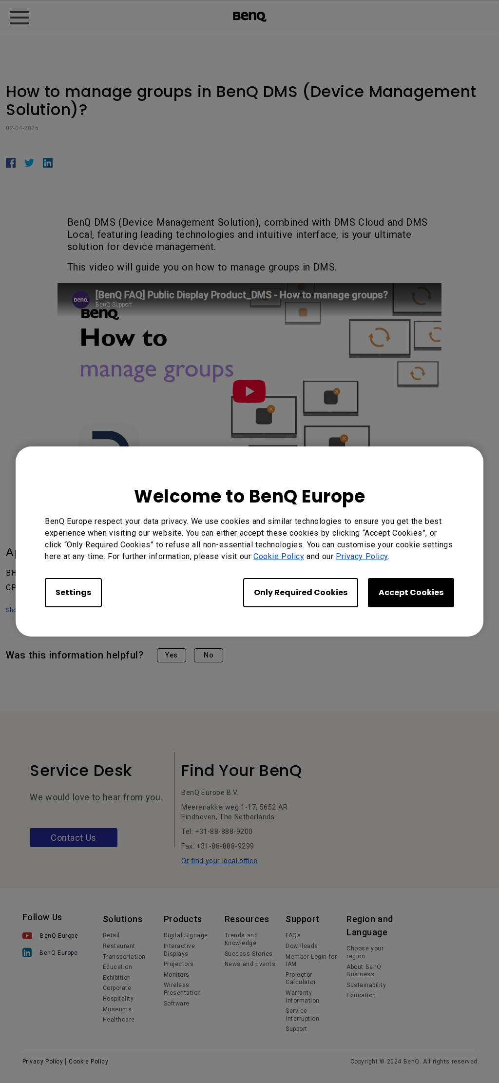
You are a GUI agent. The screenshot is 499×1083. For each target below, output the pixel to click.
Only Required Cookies (300, 592)
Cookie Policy (278, 556)
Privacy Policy (362, 556)
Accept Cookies (411, 592)
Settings (73, 592)
